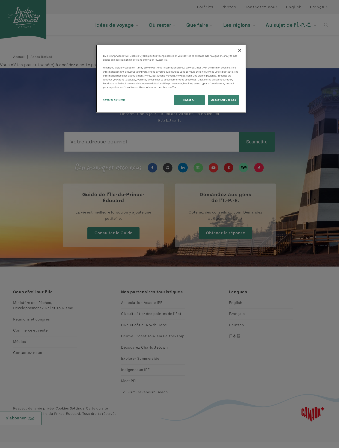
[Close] (240, 50)
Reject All (189, 99)
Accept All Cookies (223, 99)
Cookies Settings (114, 99)
